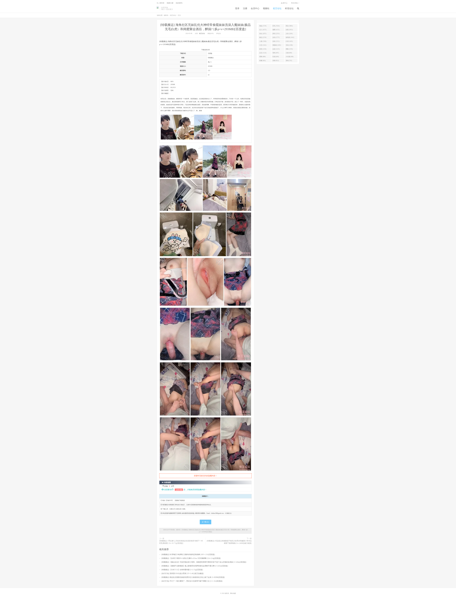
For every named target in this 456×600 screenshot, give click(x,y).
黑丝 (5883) (289, 26)
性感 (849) (276, 56)
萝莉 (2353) (276, 33)
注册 (245, 8)
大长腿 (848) (289, 56)
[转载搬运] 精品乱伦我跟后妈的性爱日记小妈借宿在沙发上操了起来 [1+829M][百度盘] (193, 577)
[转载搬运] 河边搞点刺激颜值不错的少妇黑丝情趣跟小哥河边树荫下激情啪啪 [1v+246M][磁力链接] (229, 542)
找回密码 (179, 3)
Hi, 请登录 (160, 3)
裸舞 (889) (262, 56)
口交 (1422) (262, 45)
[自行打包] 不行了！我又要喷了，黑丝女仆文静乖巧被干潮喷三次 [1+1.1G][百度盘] (192, 581)
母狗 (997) (276, 53)
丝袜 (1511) (276, 41)
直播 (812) (276, 60)
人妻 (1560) (262, 41)
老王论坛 (277, 8)
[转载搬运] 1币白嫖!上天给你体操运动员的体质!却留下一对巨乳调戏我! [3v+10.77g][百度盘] (181, 542)
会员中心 (255, 8)
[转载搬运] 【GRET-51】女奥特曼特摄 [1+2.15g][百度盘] (182, 570)
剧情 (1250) (262, 49)
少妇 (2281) (289, 33)
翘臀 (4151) (276, 29)
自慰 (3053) (289, 29)
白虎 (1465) (289, 41)
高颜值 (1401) (277, 45)
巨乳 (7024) (276, 26)
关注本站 (294, 3)
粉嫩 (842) (262, 60)
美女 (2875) (262, 33)
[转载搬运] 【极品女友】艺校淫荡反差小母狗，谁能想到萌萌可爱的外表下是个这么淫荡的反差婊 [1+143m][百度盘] (203, 562)
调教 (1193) (289, 49)
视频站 (266, 8)
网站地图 (233, 593)
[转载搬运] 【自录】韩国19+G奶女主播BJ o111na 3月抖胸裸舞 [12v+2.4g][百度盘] (191, 558)
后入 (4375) (262, 29)
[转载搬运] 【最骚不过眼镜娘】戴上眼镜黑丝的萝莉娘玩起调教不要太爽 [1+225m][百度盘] (194, 566)
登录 (237, 8)
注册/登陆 (178, 490)
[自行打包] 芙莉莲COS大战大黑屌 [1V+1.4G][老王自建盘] (182, 573)
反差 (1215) (276, 49)
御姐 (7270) (262, 26)
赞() (206, 522)
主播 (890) (289, 53)
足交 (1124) (262, 53)
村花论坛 (289, 8)
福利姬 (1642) (290, 37)
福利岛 (158, 8)
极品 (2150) (262, 37)
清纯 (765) (289, 60)
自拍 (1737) (276, 37)
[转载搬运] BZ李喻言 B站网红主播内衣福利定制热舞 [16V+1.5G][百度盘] (188, 554)
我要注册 (170, 3)
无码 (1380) (289, 45)
